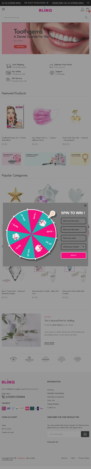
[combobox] (73, 247)
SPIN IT (74, 255)
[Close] (85, 205)
